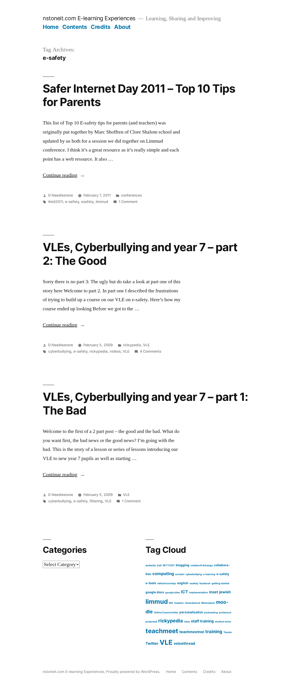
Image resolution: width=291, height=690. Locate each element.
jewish (225, 592)
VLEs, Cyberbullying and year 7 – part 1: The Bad (145, 403)
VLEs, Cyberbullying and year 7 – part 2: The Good (140, 253)
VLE (146, 345)
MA (171, 603)
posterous (225, 612)
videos (115, 351)
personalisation (191, 612)
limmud (102, 202)
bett (159, 565)
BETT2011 (169, 565)
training (213, 631)
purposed (151, 621)
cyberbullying (59, 351)
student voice (223, 621)
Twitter (152, 643)
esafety (87, 202)
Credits (100, 26)
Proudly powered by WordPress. (133, 672)
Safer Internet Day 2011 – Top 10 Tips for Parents (139, 95)
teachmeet (162, 631)
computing (163, 573)
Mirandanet (208, 603)
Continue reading (64, 175)
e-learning (209, 574)
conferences (131, 195)
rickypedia (132, 345)
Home (50, 26)
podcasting (211, 612)
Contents (74, 26)
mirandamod (192, 603)
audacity (151, 565)
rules (187, 621)
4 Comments (150, 351)
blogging (182, 565)
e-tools (151, 583)
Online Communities (166, 612)
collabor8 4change (202, 565)
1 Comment (128, 202)
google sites (172, 592)
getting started (220, 583)
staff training (202, 621)
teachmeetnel (191, 631)
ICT (184, 591)
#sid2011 (55, 202)
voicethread (184, 643)
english (182, 583)
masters (179, 603)
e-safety (72, 202)
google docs (155, 592)
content (179, 574)
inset (213, 592)
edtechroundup (166, 583)
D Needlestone (60, 195)
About (122, 26)
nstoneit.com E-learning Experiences (89, 18)
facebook (205, 583)
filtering (96, 501)
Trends (227, 632)
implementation (198, 592)
